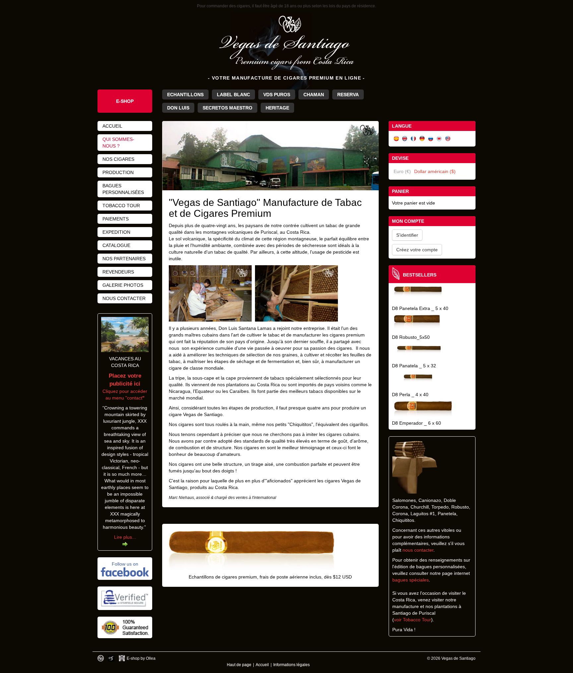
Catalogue (116, 245)
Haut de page (239, 664)
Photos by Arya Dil (111, 658)
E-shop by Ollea (141, 658)
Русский (430, 138)
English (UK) (405, 138)
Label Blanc (233, 94)
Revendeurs (118, 272)
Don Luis (178, 107)
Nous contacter (124, 298)
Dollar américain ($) (435, 171)
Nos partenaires (124, 258)
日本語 (439, 138)
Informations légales (291, 664)
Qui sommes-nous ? (118, 143)
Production (118, 172)
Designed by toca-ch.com (100, 658)
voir (398, 619)
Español (396, 138)
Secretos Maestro (227, 107)
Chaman (313, 94)
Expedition (116, 232)
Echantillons (185, 94)
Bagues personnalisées (123, 189)
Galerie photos (122, 285)
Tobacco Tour (417, 619)
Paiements (115, 218)
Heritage (277, 107)
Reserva (348, 94)
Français (413, 138)
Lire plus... (125, 537)
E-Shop (125, 101)
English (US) (448, 138)
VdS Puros (276, 94)
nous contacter (418, 550)
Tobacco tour (121, 205)
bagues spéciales (410, 579)
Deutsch (422, 138)
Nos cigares (118, 159)
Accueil (112, 126)
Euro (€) (402, 171)
